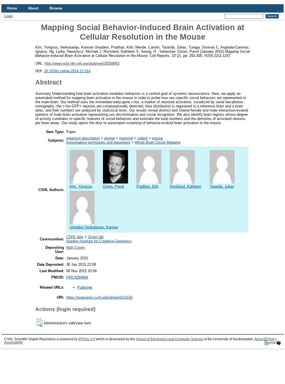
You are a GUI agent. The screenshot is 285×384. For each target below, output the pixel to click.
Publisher (84, 287)
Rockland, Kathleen (185, 186)
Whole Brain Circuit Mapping (157, 142)
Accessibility (13, 342)
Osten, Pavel (113, 186)
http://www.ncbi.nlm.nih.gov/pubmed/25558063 (82, 63)
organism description (83, 138)
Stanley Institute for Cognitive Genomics (99, 241)
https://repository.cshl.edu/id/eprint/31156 (99, 297)
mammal (126, 138)
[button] (39, 322)
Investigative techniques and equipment (98, 142)
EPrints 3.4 (86, 339)
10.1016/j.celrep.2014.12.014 (67, 71)
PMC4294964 (77, 277)
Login (8, 16)
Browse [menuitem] (56, 8)
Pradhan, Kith (147, 186)
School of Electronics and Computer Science (169, 339)
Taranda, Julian (222, 186)
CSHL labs (74, 237)
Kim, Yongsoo (81, 186)
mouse (157, 138)
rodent (142, 138)
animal (109, 138)
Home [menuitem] (12, 8)
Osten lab (96, 237)
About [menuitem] (33, 8)
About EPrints (264, 339)
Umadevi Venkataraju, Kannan (94, 227)
